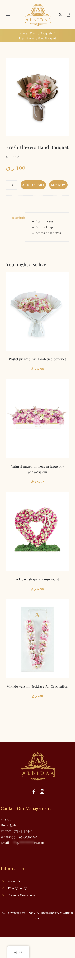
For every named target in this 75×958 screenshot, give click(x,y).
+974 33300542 (26, 837)
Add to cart (33, 185)
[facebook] (34, 792)
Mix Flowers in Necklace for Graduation (37, 686)
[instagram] (42, 792)
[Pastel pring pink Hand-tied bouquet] (37, 311)
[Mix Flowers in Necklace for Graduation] (37, 638)
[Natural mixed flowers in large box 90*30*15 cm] (37, 418)
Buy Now (58, 185)
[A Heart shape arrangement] (37, 531)
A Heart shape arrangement (37, 579)
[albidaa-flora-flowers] (38, 4)
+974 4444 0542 (22, 831)
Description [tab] (16, 217)
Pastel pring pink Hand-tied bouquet (37, 359)
